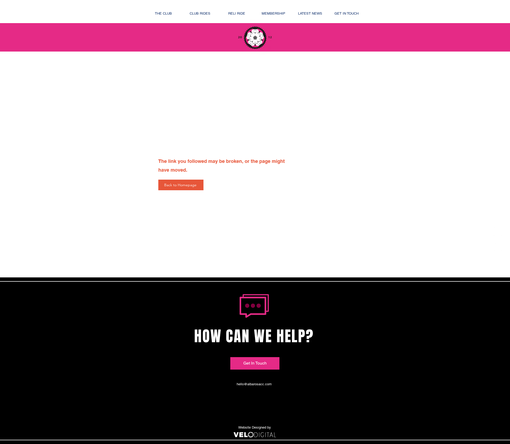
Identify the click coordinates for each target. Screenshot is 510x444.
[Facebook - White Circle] (498, 231)
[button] (163, 13)
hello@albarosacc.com (254, 384)
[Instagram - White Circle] (498, 246)
